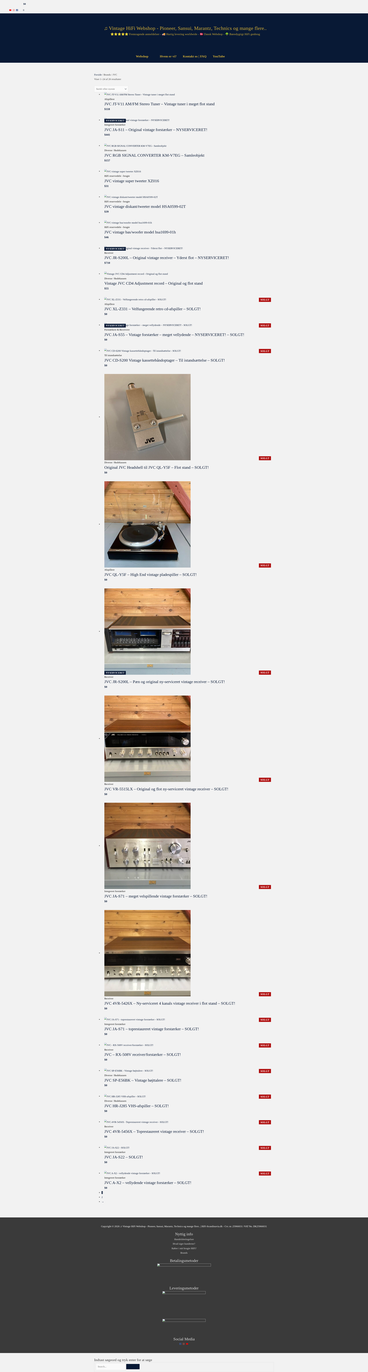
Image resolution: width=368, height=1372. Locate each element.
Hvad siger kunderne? (184, 1243)
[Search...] (111, 1366)
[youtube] (10, 10)
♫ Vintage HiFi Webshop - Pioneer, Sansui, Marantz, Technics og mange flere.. (185, 28)
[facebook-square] (17, 10)
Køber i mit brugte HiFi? (184, 1248)
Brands (184, 1252)
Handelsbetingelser (184, 1239)
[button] (231, 56)
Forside (98, 74)
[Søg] (133, 1366)
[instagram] (14, 10)
